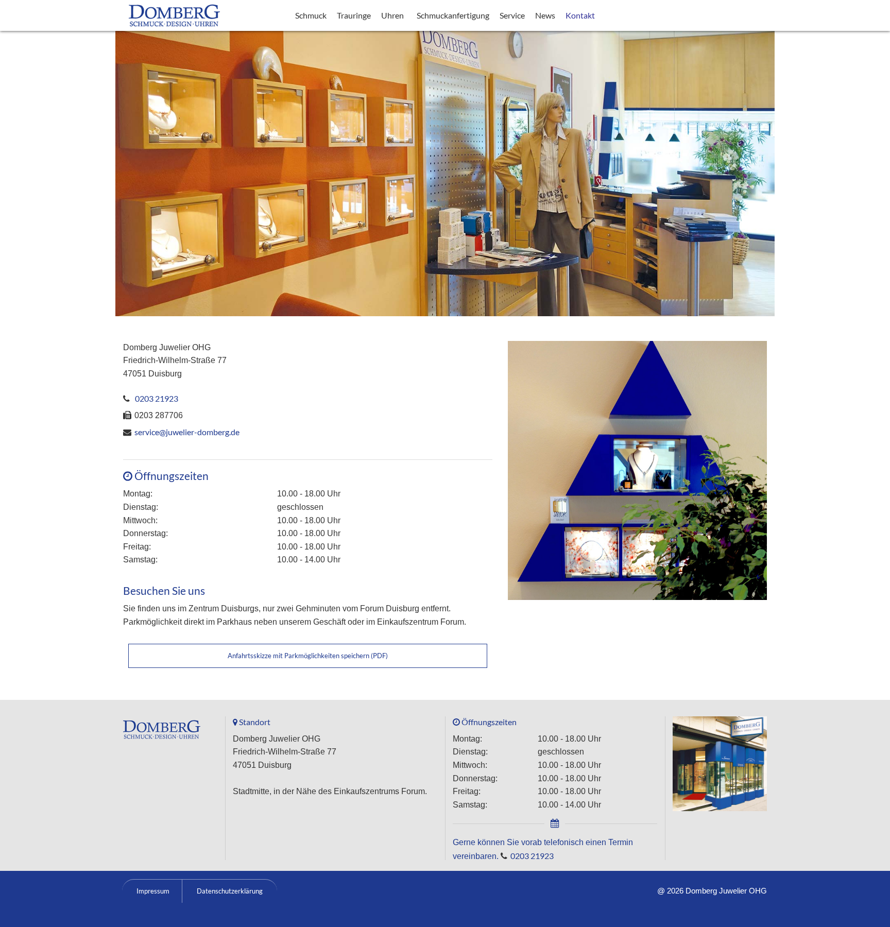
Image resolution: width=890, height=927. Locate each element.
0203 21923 (156, 398)
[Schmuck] (445, 173)
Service (512, 15)
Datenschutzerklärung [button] (230, 891)
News (545, 15)
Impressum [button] (152, 891)
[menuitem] (311, 15)
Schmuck (311, 15)
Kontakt (580, 15)
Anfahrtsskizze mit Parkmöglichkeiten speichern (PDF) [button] (308, 655)
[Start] (170, 729)
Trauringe (354, 15)
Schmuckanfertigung (453, 15)
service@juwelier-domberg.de (186, 432)
